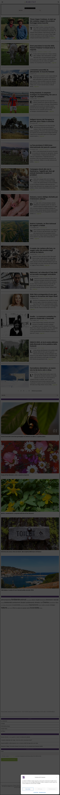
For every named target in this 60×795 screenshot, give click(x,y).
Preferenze (52, 789)
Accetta (28, 789)
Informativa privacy (42, 792)
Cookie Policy (35, 792)
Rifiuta (40, 789)
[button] (57, 777)
